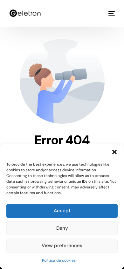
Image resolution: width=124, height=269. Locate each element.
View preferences (62, 245)
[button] (114, 152)
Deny (62, 228)
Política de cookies (59, 260)
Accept (62, 210)
